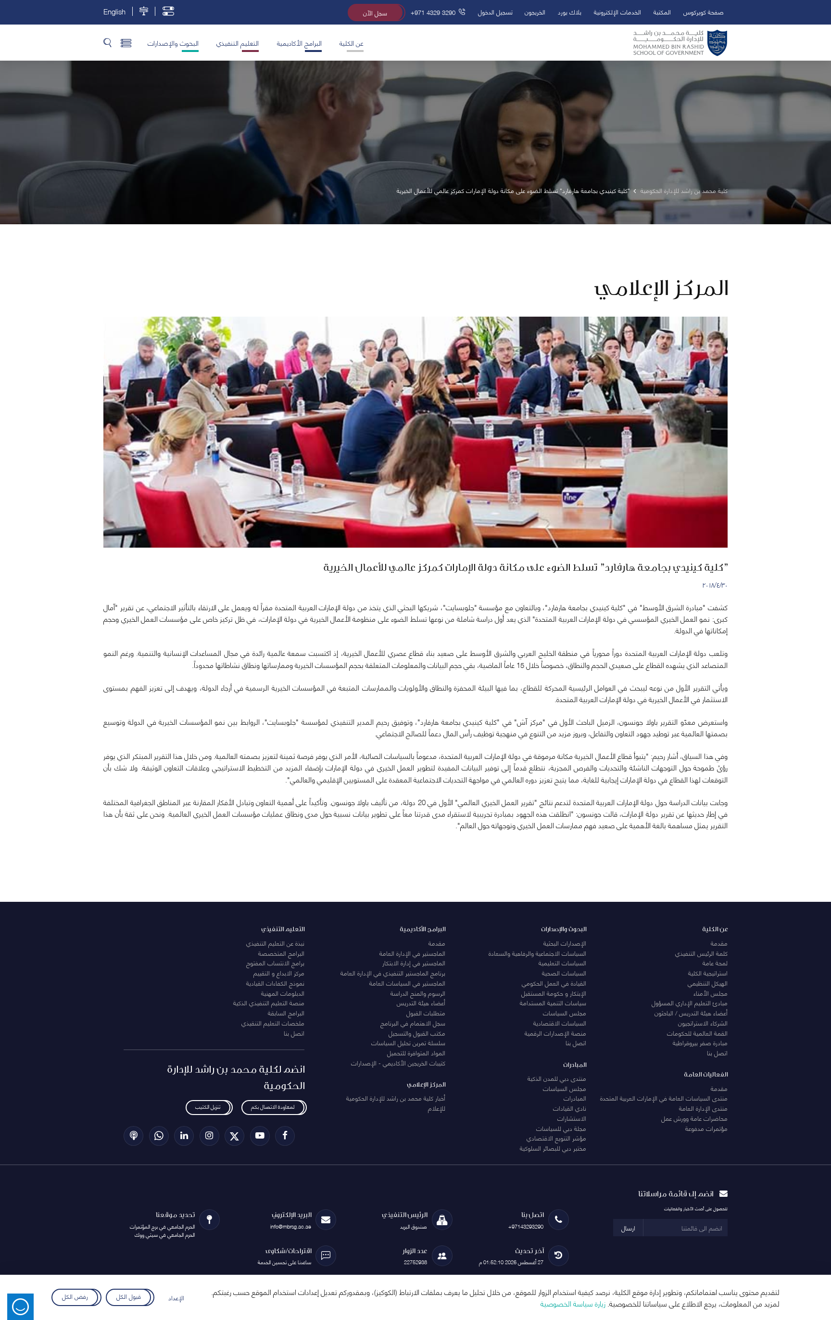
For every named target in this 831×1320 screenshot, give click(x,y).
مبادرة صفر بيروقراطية (700, 1042)
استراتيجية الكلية (708, 972)
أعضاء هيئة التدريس (421, 1002)
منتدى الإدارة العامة (703, 1108)
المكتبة (662, 11)
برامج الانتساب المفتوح (275, 962)
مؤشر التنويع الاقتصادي (556, 1137)
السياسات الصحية (564, 972)
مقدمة (719, 942)
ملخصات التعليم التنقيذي (272, 1022)
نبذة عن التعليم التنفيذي (275, 942)
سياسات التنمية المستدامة (553, 1002)
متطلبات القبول (425, 1012)
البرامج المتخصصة (281, 953)
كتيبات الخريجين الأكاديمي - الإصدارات (398, 1062)
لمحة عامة (715, 962)
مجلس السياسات (564, 1012)
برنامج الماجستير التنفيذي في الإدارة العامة (392, 972)
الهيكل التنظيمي (708, 982)
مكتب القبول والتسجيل (417, 1032)
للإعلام (436, 1108)
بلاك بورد (569, 11)
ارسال (628, 1227)
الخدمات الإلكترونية (617, 11)
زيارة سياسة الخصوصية (573, 1303)
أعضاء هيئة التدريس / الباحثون (691, 1012)
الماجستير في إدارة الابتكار (413, 962)
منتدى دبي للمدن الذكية (557, 1078)
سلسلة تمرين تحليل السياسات (408, 1042)
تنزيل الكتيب (207, 1107)
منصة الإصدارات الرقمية (555, 1032)
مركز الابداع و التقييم (278, 972)
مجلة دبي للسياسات (561, 1128)
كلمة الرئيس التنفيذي (701, 953)
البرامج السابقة (286, 1012)
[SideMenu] (126, 42)
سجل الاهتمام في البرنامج (412, 1022)
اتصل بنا (717, 1052)
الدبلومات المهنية (282, 993)
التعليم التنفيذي (237, 42)
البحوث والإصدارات (173, 42)
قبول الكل (128, 1296)
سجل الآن (375, 12)
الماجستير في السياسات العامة (407, 982)
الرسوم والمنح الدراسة (417, 993)
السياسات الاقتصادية (559, 1022)
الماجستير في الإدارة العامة (412, 953)
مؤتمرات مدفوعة (706, 1128)
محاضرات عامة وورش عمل (694, 1118)
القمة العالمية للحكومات (697, 1032)
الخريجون (535, 11)
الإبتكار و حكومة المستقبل (553, 993)
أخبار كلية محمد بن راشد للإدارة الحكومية (395, 1097)
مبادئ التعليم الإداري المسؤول (690, 1002)
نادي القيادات (569, 1108)
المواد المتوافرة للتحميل (416, 1052)
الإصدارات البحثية (564, 942)
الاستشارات (571, 1118)
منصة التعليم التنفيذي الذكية (268, 1002)
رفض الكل (75, 1296)
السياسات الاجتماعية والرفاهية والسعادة (537, 953)
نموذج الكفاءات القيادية (275, 982)
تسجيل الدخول (495, 11)
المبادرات (575, 1097)
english (114, 11)
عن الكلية (352, 42)
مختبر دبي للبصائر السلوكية (553, 1147)
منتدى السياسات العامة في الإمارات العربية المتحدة (664, 1097)
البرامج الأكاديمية (299, 42)
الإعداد (176, 1297)
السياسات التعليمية (562, 962)
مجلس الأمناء (710, 993)
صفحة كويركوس (703, 11)
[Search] (107, 42)
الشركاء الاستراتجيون (703, 1022)
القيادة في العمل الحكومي (554, 982)
